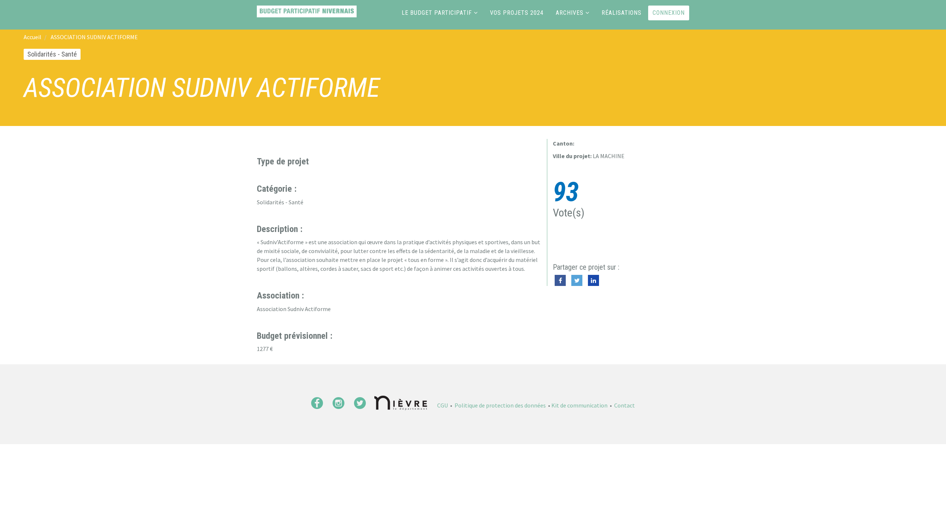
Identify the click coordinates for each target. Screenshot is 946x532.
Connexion (669, 12)
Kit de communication (579, 405)
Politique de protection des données (500, 405)
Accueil (32, 37)
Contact (624, 405)
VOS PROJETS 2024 (517, 12)
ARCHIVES (569, 12)
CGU (442, 405)
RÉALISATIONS (622, 12)
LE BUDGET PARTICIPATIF (437, 12)
